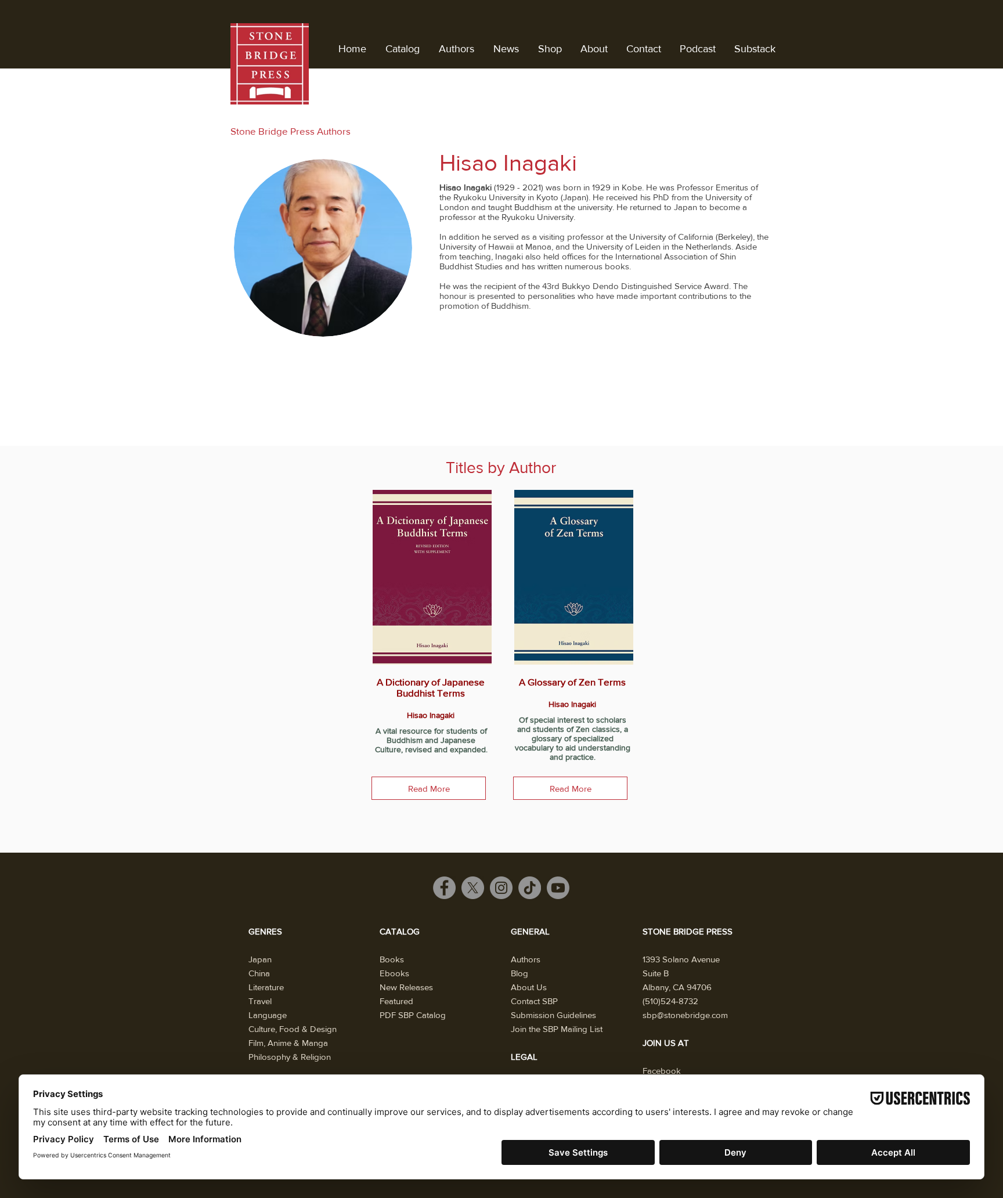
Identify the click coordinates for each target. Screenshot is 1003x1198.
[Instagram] (501, 887)
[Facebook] (444, 887)
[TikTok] (529, 887)
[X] (472, 887)
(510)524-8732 (670, 1001)
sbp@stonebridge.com (685, 1015)
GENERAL (530, 931)
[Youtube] (558, 887)
